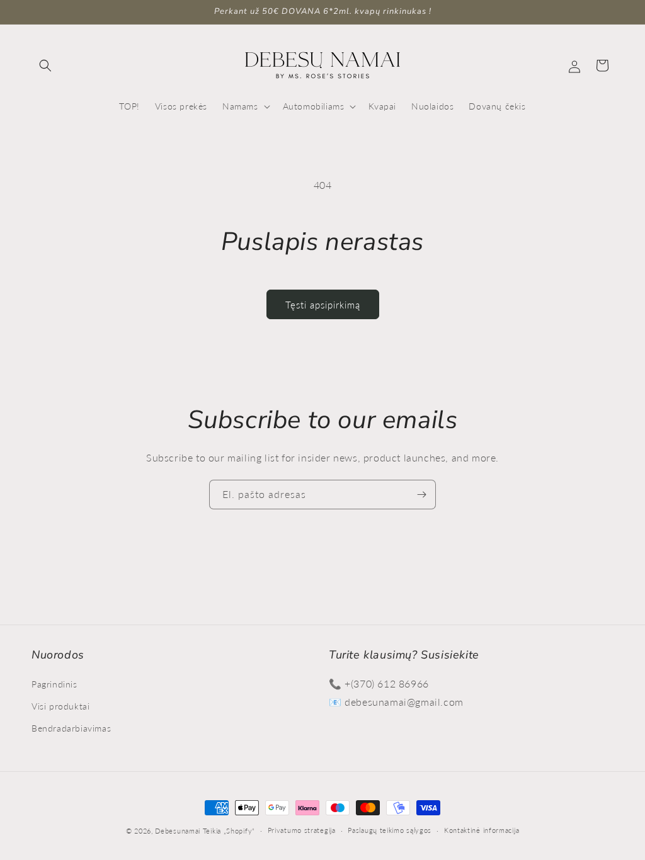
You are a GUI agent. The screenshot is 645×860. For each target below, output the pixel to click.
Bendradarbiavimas (71, 728)
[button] (45, 65)
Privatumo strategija (302, 830)
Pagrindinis (54, 684)
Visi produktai (60, 706)
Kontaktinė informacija (481, 830)
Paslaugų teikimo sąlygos (389, 830)
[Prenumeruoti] (421, 494)
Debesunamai (177, 831)
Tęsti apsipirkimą (322, 304)
